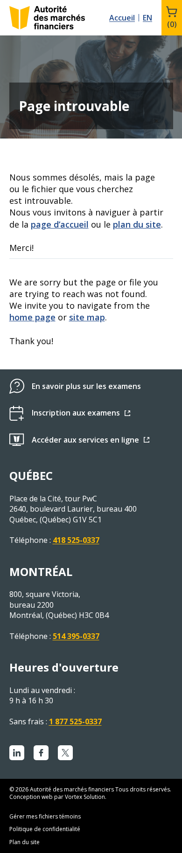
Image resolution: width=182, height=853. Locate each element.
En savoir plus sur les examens (86, 386)
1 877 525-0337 (75, 721)
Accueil (122, 17)
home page (32, 317)
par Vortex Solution (79, 797)
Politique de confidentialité (44, 829)
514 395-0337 (76, 636)
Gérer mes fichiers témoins (45, 816)
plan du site (137, 224)
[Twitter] (65, 752)
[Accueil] (47, 17)
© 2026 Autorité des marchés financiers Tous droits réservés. (90, 789)
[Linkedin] (16, 752)
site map (87, 317)
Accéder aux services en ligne (85, 440)
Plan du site (24, 842)
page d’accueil (60, 224)
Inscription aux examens (76, 413)
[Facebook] (41, 752)
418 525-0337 (76, 540)
